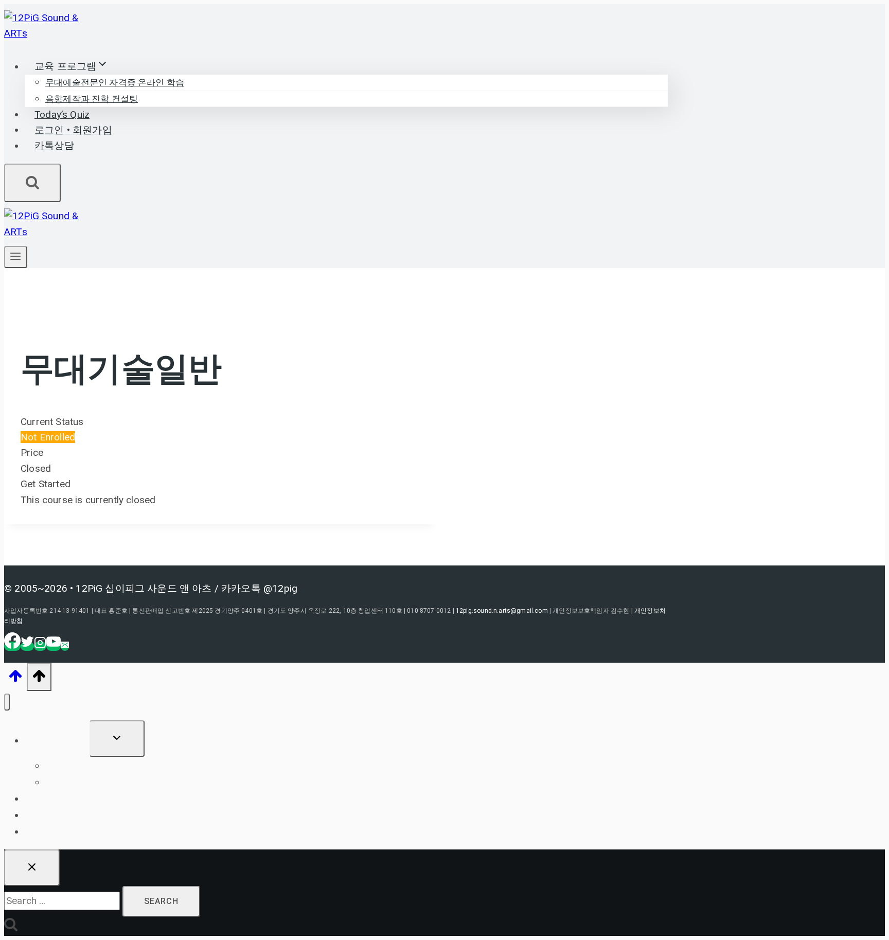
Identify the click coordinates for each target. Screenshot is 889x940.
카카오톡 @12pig (259, 588)
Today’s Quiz (62, 115)
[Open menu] (15, 257)
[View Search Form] (32, 183)
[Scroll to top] (15, 678)
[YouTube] (53, 646)
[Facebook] (12, 646)
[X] (27, 646)
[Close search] (32, 867)
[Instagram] (40, 646)
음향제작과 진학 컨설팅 (91, 99)
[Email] (65, 646)
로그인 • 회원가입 (73, 130)
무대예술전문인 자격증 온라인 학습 (114, 82)
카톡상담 (54, 146)
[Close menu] (7, 702)
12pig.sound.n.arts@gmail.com (502, 610)
